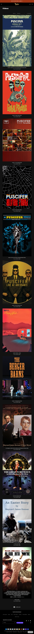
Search (29, 614)
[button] (1, 4)
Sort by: (14, 13)
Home (9, 614)
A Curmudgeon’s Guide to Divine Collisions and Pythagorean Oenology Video (17, 448)
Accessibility (24, 614)
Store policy (16, 614)
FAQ (12, 614)
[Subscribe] (15, 622)
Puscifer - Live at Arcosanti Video (17, 305)
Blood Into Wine (17, 599)
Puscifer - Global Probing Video (17, 115)
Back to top (17, 616)
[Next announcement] (32, 1)
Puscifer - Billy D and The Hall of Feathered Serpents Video (17, 257)
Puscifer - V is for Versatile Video (17, 162)
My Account (5, 614)
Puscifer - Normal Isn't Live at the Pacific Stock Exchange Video (17, 67)
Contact (20, 614)
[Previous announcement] (2, 1)
